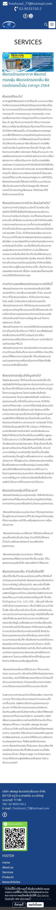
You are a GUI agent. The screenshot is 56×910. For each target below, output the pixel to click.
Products (8, 877)
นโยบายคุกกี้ (25, 898)
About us (7, 867)
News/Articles (11, 882)
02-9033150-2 (30, 8)
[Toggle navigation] (52, 24)
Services (7, 872)
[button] (45, 24)
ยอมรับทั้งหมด (35, 904)
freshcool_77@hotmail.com (31, 808)
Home (6, 862)
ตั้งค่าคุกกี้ (18, 904)
